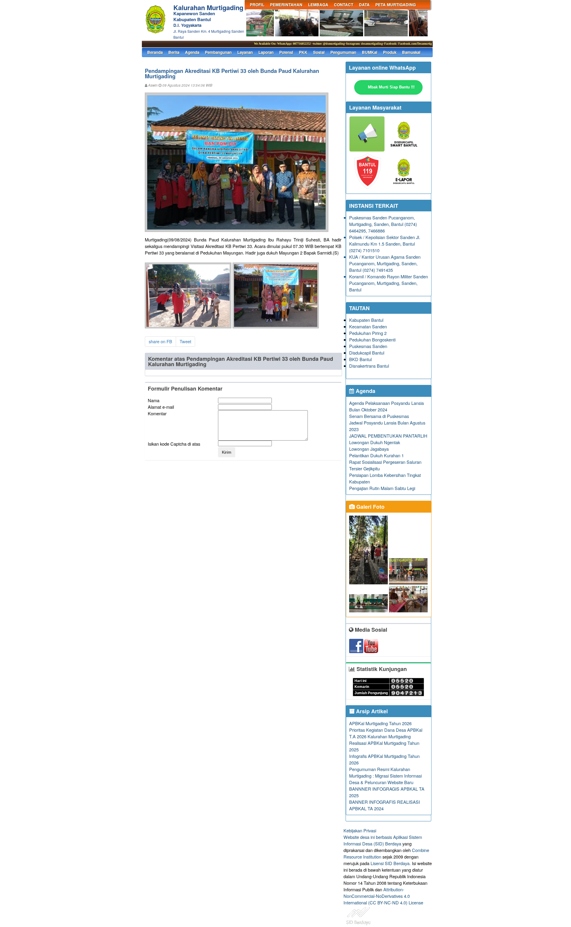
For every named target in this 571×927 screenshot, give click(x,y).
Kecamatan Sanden (368, 326)
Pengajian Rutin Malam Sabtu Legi (382, 488)
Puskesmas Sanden (368, 346)
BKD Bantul (360, 359)
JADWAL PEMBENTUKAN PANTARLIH (388, 436)
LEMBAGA (318, 4)
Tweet (185, 341)
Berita (173, 52)
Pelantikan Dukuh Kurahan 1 (376, 455)
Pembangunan (218, 52)
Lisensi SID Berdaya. (391, 863)
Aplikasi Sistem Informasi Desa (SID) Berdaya (382, 840)
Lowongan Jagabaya (369, 449)
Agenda (192, 52)
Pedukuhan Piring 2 (368, 333)
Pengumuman (343, 52)
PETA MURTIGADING (395, 4)
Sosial (319, 52)
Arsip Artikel (371, 711)
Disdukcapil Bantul (366, 352)
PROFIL (257, 4)
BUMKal (369, 52)
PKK (303, 52)
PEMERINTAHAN (286, 4)
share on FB (160, 341)
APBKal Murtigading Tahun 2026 (380, 723)
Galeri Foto (370, 507)
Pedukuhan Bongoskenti (372, 339)
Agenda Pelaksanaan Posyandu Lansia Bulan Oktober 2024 (386, 406)
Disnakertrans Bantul (369, 366)
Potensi (286, 52)
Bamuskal (411, 52)
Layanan (245, 52)
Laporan (266, 52)
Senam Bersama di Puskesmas (379, 416)
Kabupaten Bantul (366, 320)
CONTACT (343, 4)
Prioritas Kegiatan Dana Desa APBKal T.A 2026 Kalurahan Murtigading (385, 733)
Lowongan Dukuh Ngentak (374, 442)
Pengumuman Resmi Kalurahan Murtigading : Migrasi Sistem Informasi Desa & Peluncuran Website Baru (385, 775)
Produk (389, 52)
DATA (364, 4)
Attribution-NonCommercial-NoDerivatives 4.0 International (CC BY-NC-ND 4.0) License (383, 896)
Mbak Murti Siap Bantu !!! (391, 87)
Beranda (155, 52)
